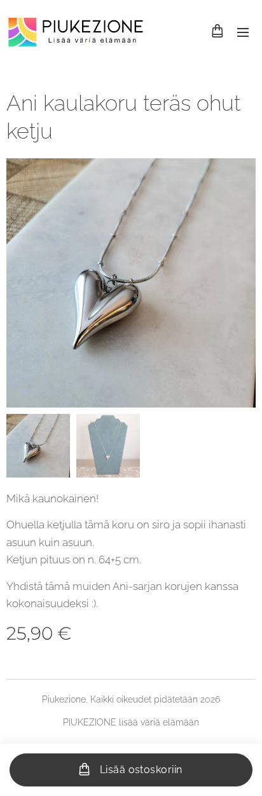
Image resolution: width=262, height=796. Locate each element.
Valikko (243, 32)
